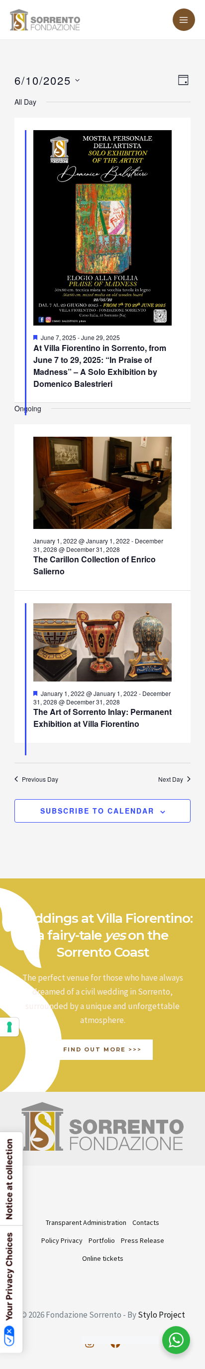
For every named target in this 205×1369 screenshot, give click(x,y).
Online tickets (102, 1258)
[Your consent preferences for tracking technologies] (9, 1027)
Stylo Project (161, 1314)
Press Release (142, 1240)
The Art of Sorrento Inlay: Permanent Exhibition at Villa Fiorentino (102, 717)
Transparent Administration (86, 1222)
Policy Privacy (62, 1240)
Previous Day (40, 779)
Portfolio (102, 1240)
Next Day (170, 779)
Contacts (145, 1222)
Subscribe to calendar (97, 811)
